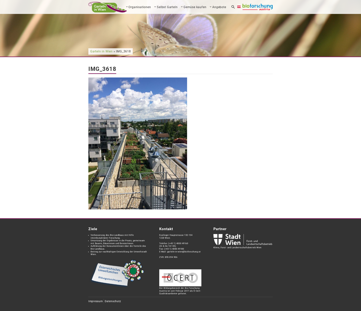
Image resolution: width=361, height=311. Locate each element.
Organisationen (139, 7)
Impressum (95, 301)
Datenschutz (113, 301)
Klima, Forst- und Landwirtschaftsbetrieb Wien (237, 247)
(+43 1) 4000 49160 (178, 243)
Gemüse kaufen (195, 7)
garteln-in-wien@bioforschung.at (184, 251)
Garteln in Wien (101, 51)
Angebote (219, 7)
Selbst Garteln (167, 7)
